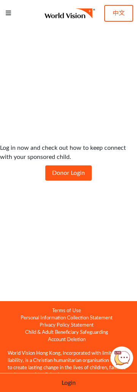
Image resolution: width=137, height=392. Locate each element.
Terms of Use (66, 310)
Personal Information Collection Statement (67, 318)
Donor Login (68, 173)
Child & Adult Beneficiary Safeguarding (66, 332)
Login (69, 383)
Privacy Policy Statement (67, 325)
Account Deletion (67, 339)
